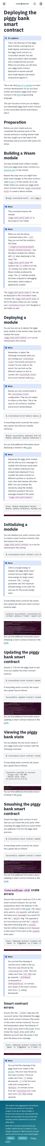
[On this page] (41, 4)
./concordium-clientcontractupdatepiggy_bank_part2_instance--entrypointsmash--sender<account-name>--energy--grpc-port (23, 839)
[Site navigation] (4, 4)
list (33, 964)
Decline (22, 1138)
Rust (19, 95)
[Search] (35, 4)
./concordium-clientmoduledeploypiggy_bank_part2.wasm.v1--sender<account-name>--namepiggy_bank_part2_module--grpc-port (23, 416)
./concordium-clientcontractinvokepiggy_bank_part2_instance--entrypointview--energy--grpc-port (23, 756)
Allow (10, 1138)
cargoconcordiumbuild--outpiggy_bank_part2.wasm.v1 (23, 198)
